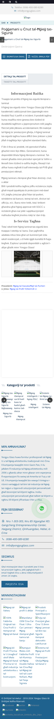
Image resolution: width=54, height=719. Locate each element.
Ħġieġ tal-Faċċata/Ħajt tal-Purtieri (29, 286)
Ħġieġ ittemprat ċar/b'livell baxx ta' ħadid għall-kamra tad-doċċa (21, 418)
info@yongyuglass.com (29, 10)
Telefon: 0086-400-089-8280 (29, 7)
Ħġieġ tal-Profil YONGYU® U (23, 289)
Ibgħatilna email (16, 56)
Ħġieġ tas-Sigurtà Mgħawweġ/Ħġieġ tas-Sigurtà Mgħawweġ (8, 415)
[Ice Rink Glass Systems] (46, 396)
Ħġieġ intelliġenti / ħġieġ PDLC (33, 406)
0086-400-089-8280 (17, 539)
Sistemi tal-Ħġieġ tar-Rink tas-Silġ (46, 406)
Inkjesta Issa (14, 584)
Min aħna (13, 447)
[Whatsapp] (42, 508)
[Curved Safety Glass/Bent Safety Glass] (7, 401)
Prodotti (15, 22)
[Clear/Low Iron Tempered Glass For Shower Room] (20, 402)
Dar (3, 22)
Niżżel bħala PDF (41, 56)
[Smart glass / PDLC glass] (33, 396)
